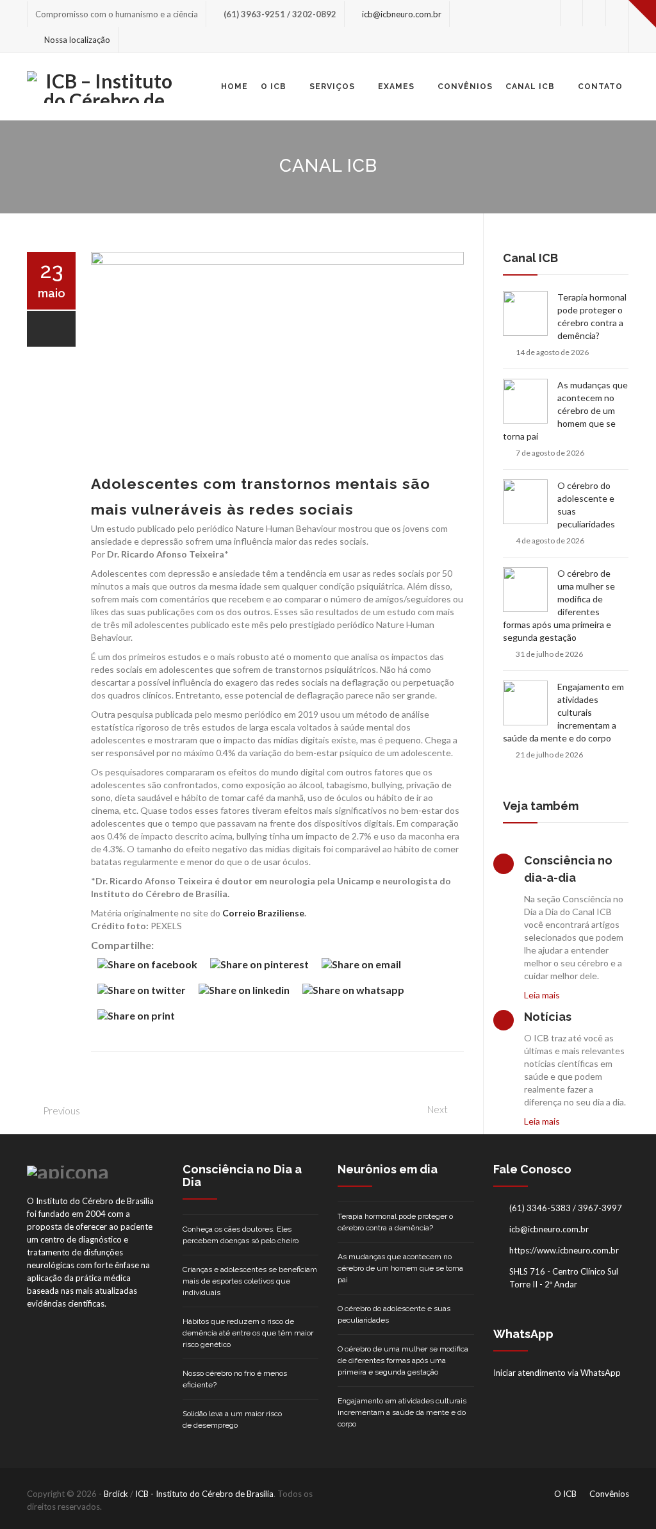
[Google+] (617, 13)
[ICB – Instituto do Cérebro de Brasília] (104, 86)
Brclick (116, 1494)
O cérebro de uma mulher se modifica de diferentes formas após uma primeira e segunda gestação (559, 605)
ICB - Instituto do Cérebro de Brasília (204, 1494)
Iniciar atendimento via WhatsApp (557, 1373)
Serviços (332, 86)
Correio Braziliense (263, 912)
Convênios (465, 86)
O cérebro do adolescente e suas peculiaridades (586, 504)
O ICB (273, 86)
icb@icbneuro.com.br (401, 14)
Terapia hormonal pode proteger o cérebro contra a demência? (592, 316)
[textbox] (277, 717)
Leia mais (542, 994)
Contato (600, 86)
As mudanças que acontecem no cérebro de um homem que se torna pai (565, 410)
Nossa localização (77, 40)
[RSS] (617, 39)
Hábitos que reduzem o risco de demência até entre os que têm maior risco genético (248, 1333)
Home (234, 86)
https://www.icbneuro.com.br (564, 1250)
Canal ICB (530, 86)
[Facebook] (594, 13)
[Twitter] (571, 13)
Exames (396, 86)
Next (437, 1109)
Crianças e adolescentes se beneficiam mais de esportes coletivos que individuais (250, 1281)
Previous (61, 1110)
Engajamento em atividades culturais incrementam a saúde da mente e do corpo (563, 712)
